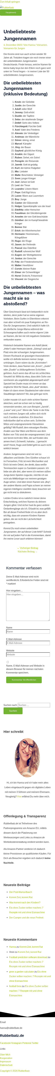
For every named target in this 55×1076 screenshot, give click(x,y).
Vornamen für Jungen (14, 48)
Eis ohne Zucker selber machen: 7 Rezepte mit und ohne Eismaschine (30, 976)
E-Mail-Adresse (14, 639)
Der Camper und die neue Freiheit (26, 917)
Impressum (5, 1061)
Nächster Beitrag (27, 551)
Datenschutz (6, 1065)
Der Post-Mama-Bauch (20, 892)
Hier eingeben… (14, 590)
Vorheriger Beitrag (27, 548)
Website (10, 650)
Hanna (12, 946)
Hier (19, 796)
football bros (15, 986)
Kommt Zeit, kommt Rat (20, 897)
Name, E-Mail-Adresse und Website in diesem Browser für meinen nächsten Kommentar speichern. (25, 669)
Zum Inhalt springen (10, 1)
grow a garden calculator (21, 971)
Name (9, 627)
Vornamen (42, 45)
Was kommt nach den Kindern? (24, 902)
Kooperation (6, 1058)
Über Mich (5, 1054)
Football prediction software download (28, 957)
